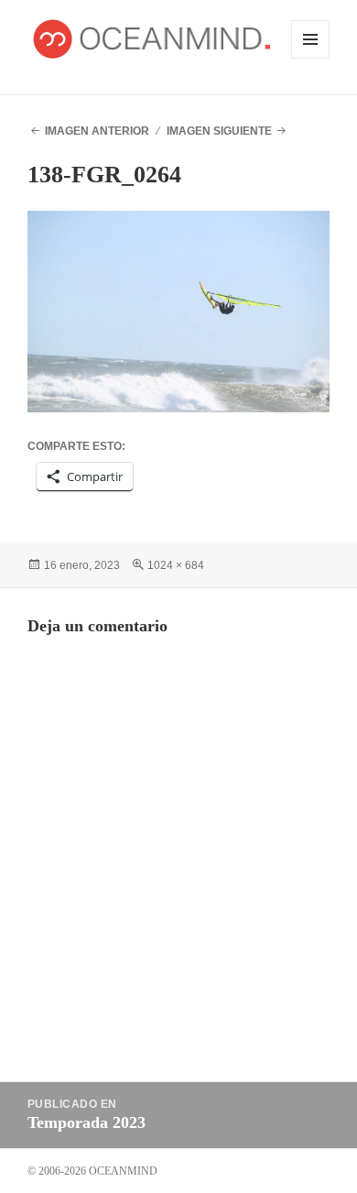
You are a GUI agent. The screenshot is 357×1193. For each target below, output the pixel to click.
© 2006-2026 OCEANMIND (92, 1171)
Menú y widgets (311, 58)
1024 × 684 (175, 565)
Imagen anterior (97, 131)
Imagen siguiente (219, 131)
